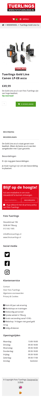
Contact (6, 286)
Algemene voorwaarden (13, 293)
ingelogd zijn (14, 166)
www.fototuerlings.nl (12, 237)
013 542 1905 (8, 228)
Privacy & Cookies (10, 296)
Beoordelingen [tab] (10, 137)
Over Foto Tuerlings (11, 290)
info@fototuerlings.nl (12, 234)
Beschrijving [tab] (8, 132)
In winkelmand (27, 104)
